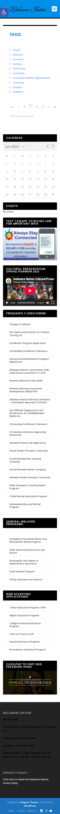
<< (12, 107)
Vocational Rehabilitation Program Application (29, 360)
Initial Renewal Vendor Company (27, 469)
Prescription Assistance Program (27, 649)
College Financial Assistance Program (25, 625)
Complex (17, 87)
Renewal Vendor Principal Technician (29, 477)
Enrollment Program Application (27, 343)
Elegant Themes (29, 802)
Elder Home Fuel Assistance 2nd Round (27, 551)
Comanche (18, 59)
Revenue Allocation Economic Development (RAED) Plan (25, 390)
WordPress (30, 805)
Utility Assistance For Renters (25, 579)
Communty (18, 82)
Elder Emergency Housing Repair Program (27, 487)
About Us (32, 810)
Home (11, 810)
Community (19, 73)
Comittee (17, 64)
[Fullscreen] (52, 302)
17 (42, 107)
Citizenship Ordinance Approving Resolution (27, 433)
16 (36, 107)
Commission (19, 68)
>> (55, 107)
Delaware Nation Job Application (27, 442)
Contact (21, 810)
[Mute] (47, 302)
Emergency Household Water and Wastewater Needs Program (28, 540)
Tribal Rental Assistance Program (28, 496)
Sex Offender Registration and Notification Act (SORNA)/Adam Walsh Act (26, 413)
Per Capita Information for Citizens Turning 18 (29, 334)
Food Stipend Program (22, 571)
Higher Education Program (24, 615)
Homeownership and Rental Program (24, 506)
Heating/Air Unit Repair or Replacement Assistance (24, 562)
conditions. (18, 91)
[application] (30, 290)
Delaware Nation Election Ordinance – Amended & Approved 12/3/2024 (29, 401)
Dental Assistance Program (24, 641)
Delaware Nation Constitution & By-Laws (29, 371)
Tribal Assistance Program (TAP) (27, 607)
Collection (18, 54)
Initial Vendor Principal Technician (28, 450)
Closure (16, 50)
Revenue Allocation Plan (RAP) (25, 380)
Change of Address (20, 324)
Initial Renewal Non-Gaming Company (25, 460)
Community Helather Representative (31, 77)
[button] (4, 12)
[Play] (7, 302)
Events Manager (27, 116)
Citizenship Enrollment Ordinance (28, 350)
